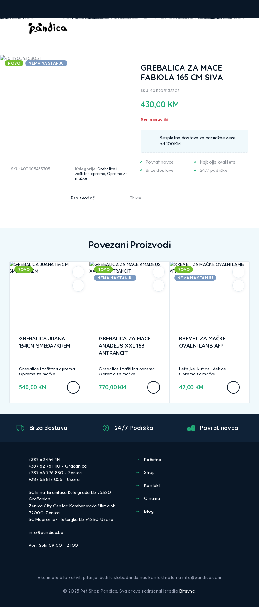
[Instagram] (135, 564)
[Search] (219, 29)
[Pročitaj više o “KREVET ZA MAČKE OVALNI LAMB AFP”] (233, 387)
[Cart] (249, 28)
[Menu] (13, 28)
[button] (73, 387)
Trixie (136, 198)
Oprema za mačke (37, 373)
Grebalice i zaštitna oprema (96, 171)
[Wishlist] (239, 29)
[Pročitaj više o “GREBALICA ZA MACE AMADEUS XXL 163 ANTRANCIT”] (153, 387)
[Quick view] (78, 286)
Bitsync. (187, 591)
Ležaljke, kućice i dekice (202, 368)
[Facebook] (124, 564)
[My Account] (229, 29)
